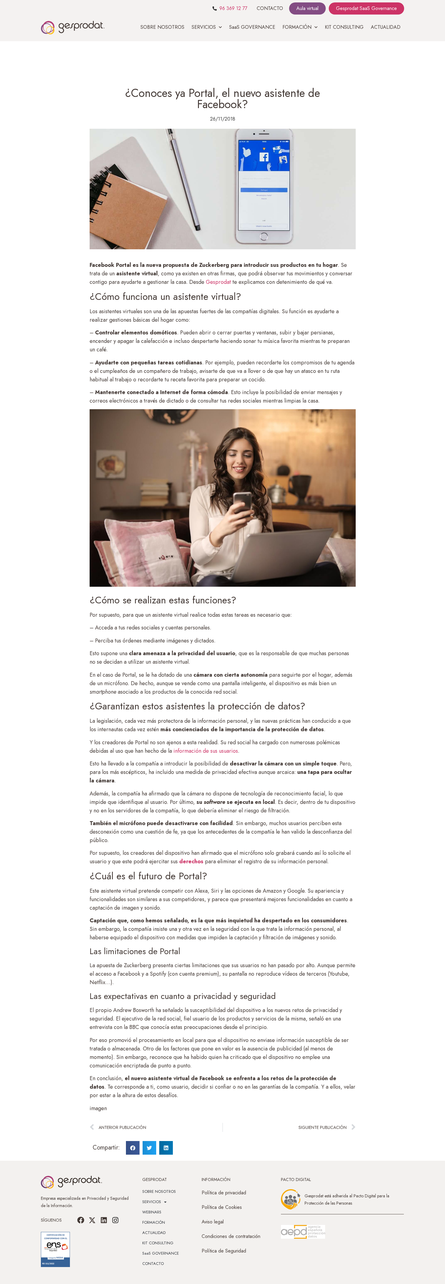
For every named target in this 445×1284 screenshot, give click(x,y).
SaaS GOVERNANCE (252, 27)
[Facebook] (81, 1220)
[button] (133, 1148)
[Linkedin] (104, 1220)
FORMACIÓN (153, 1222)
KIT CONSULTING (344, 27)
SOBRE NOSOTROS (162, 27)
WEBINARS (151, 1212)
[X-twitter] (92, 1220)
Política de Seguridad (224, 1250)
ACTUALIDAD (385, 27)
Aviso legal (213, 1221)
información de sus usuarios (205, 751)
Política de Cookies (222, 1207)
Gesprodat (219, 282)
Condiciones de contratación (231, 1236)
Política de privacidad (224, 1192)
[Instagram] (115, 1220)
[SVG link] (303, 1232)
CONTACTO (270, 8)
